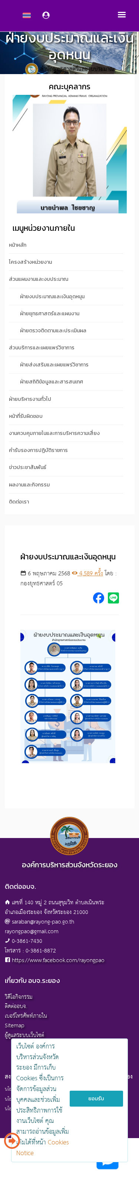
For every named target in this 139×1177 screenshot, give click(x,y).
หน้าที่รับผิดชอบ (26, 416)
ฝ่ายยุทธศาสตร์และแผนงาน (49, 313)
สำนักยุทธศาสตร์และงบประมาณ (77, 69)
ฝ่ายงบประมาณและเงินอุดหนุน (52, 296)
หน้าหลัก (17, 245)
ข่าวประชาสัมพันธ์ (27, 467)
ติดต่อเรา (19, 502)
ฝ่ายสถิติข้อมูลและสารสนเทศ (51, 382)
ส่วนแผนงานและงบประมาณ (38, 279)
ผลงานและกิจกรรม (29, 485)
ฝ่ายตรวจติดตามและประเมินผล (53, 331)
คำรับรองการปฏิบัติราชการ (38, 450)
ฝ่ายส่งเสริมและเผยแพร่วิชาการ (54, 365)
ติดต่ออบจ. (16, 1006)
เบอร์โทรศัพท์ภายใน (26, 1016)
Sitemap (14, 1026)
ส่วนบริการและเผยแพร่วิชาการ (42, 348)
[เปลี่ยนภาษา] (12, 1144)
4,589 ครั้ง (90, 573)
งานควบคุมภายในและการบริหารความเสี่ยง (54, 433)
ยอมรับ (96, 1099)
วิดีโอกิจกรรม (19, 997)
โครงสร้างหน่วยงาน (30, 262)
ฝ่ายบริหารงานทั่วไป (30, 399)
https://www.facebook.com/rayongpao (58, 960)
